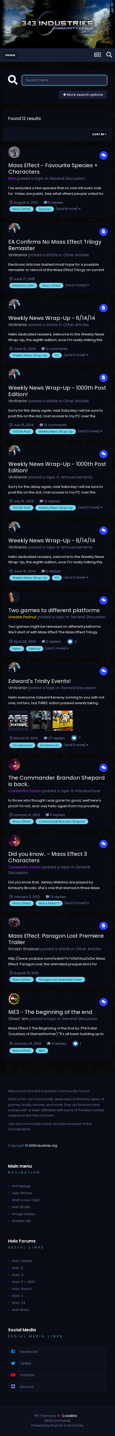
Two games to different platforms (54, 610)
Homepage (21, 1186)
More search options (84, 94)
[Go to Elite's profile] (14, 152)
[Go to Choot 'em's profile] (14, 999)
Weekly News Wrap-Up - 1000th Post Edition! (57, 391)
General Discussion (67, 178)
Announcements (77, 477)
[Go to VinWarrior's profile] (14, 229)
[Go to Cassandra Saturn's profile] (14, 764)
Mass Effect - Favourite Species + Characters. (53, 169)
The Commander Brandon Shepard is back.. (56, 781)
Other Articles (76, 255)
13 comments (55, 424)
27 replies (56, 738)
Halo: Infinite (22, 1261)
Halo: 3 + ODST (24, 1282)
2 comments (56, 348)
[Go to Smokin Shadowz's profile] (14, 923)
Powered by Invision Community (57, 1425)
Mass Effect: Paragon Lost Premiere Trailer (56, 939)
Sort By (98, 134)
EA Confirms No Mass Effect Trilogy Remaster (54, 245)
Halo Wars (20, 1309)
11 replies (57, 814)
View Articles (22, 1193)
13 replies (51, 501)
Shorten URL (21, 1221)
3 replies (58, 1043)
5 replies (55, 202)
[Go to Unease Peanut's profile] (14, 597)
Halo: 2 (17, 1296)
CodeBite (69, 1415)
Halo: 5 (17, 1268)
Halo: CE (18, 1302)
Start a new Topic (26, 1200)
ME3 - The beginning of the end (50, 1012)
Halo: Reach (22, 1289)
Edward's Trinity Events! (39, 681)
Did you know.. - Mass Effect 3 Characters (47, 857)
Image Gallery (23, 1214)
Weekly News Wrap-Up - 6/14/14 (51, 318)
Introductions (87, 791)
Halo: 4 (17, 1275)
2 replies (53, 571)
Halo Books (21, 1207)
